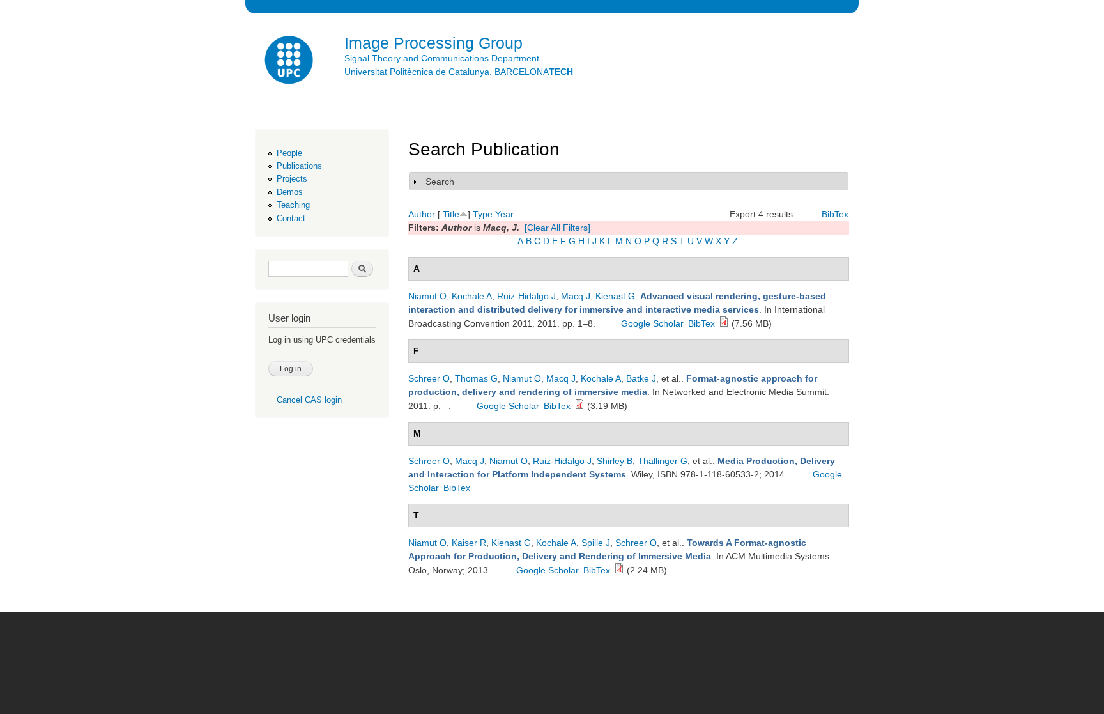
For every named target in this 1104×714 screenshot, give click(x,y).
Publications (299, 166)
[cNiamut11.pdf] (724, 323)
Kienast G (615, 296)
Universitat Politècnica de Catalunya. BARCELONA (458, 71)
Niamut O (427, 296)
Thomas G (476, 378)
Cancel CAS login (309, 400)
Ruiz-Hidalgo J (526, 296)
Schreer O (429, 378)
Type (483, 214)
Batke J (641, 378)
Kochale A (472, 296)
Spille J (595, 543)
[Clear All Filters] (557, 227)
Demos (290, 192)
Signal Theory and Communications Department (441, 58)
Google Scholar (652, 323)
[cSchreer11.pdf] (579, 406)
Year (504, 214)
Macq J (575, 296)
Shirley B (614, 461)
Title (451, 214)
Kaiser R (469, 543)
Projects (292, 178)
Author (421, 214)
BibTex (835, 214)
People (289, 153)
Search (439, 181)
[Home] (290, 61)
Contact (291, 218)
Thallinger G (662, 461)
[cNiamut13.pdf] (619, 570)
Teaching (293, 205)
